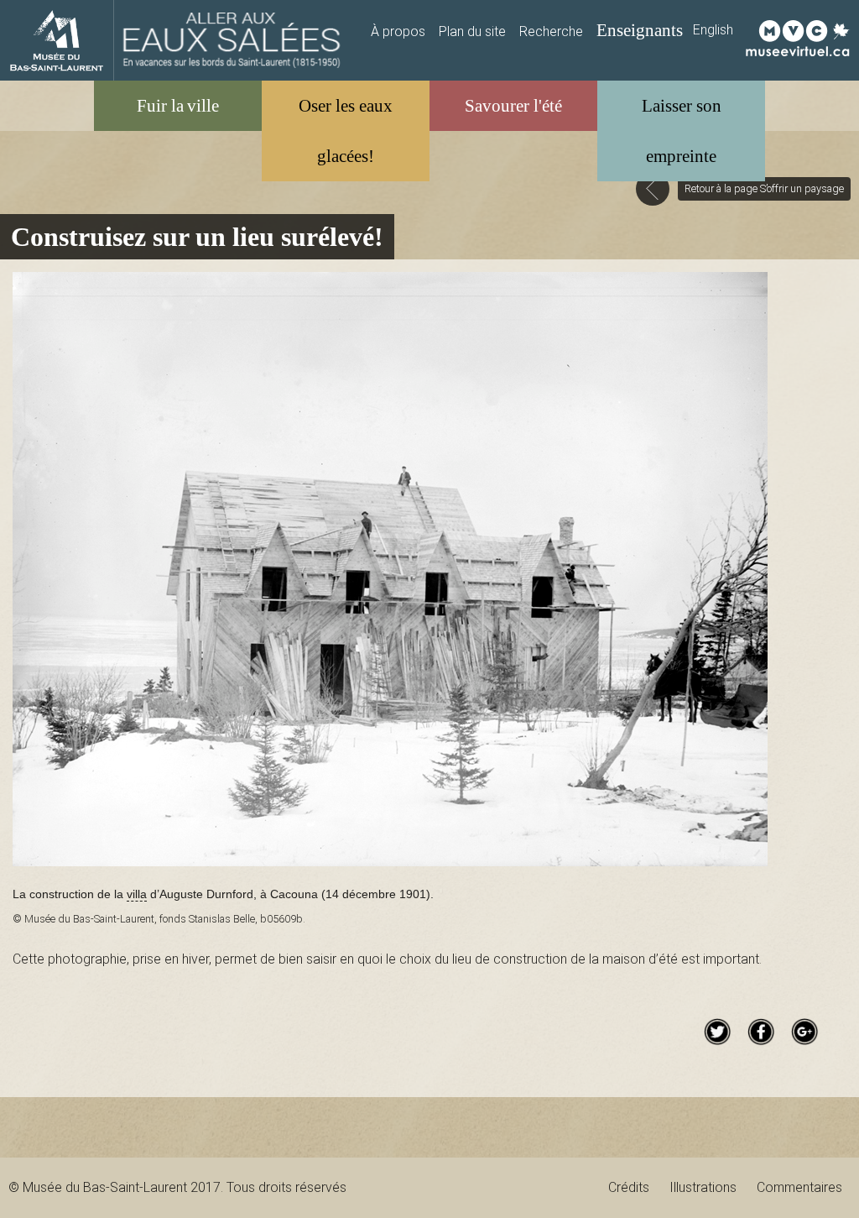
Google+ (804, 1031)
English (713, 30)
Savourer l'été (513, 105)
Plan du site (472, 31)
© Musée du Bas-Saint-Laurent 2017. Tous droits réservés (177, 1187)
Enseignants (639, 29)
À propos (398, 31)
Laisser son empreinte (681, 130)
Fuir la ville (178, 105)
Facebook (761, 1031)
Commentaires (799, 1187)
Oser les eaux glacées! (346, 130)
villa (137, 894)
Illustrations (703, 1187)
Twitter (717, 1031)
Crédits (628, 1187)
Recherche (551, 31)
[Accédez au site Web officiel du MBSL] (56, 40)
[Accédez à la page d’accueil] (232, 40)
